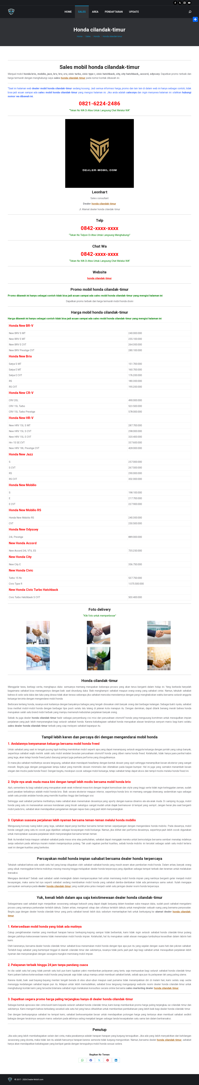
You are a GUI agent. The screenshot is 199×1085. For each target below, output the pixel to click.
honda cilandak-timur (114, 67)
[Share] (195, 19)
